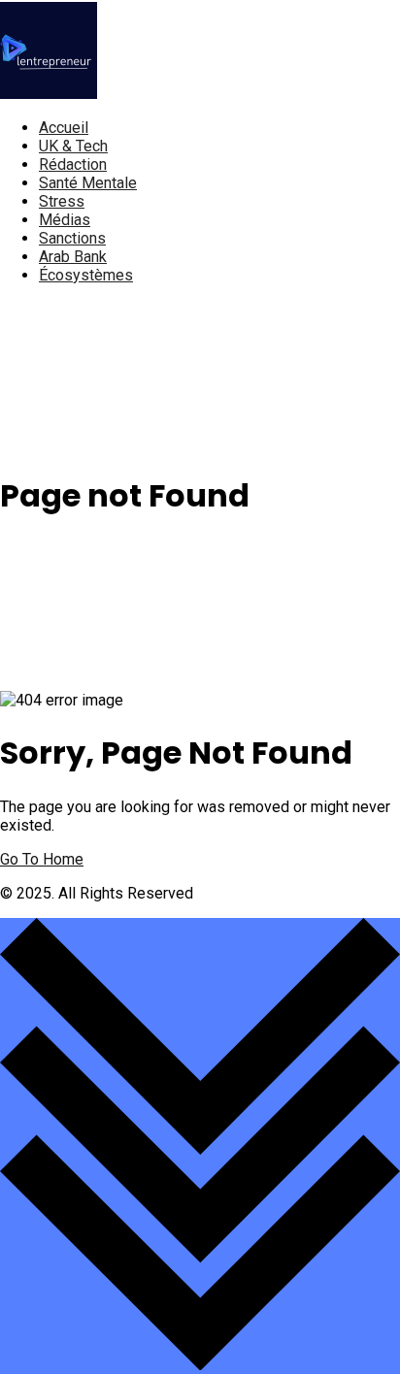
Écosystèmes (86, 275)
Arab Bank (73, 256)
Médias (64, 220)
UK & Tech (73, 146)
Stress (61, 201)
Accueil (63, 127)
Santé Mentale (88, 183)
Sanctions (72, 238)
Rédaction (73, 164)
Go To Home (41, 859)
